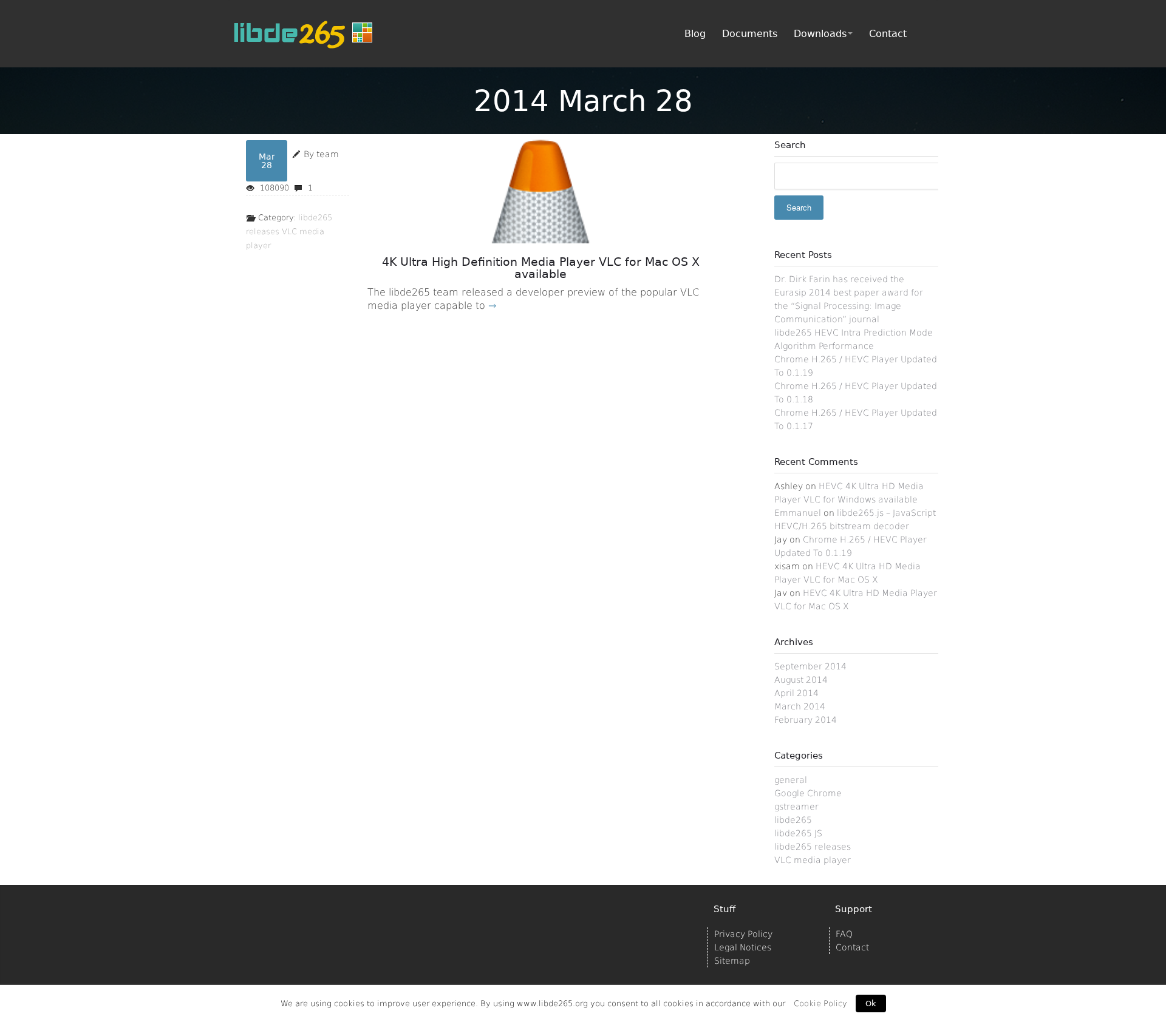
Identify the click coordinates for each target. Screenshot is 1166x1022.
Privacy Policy (743, 934)
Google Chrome (808, 793)
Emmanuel (797, 513)
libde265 (793, 820)
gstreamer (796, 806)
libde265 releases (812, 846)
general (790, 780)
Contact (888, 33)
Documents (749, 33)
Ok (870, 1003)
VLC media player (812, 860)
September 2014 (810, 666)
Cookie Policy (820, 1003)
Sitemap (732, 961)
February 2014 (805, 720)
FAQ (844, 934)
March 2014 (799, 706)
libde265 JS (798, 833)
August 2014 (801, 680)
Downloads (820, 33)
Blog (695, 33)
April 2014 (796, 693)
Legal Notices (742, 947)
